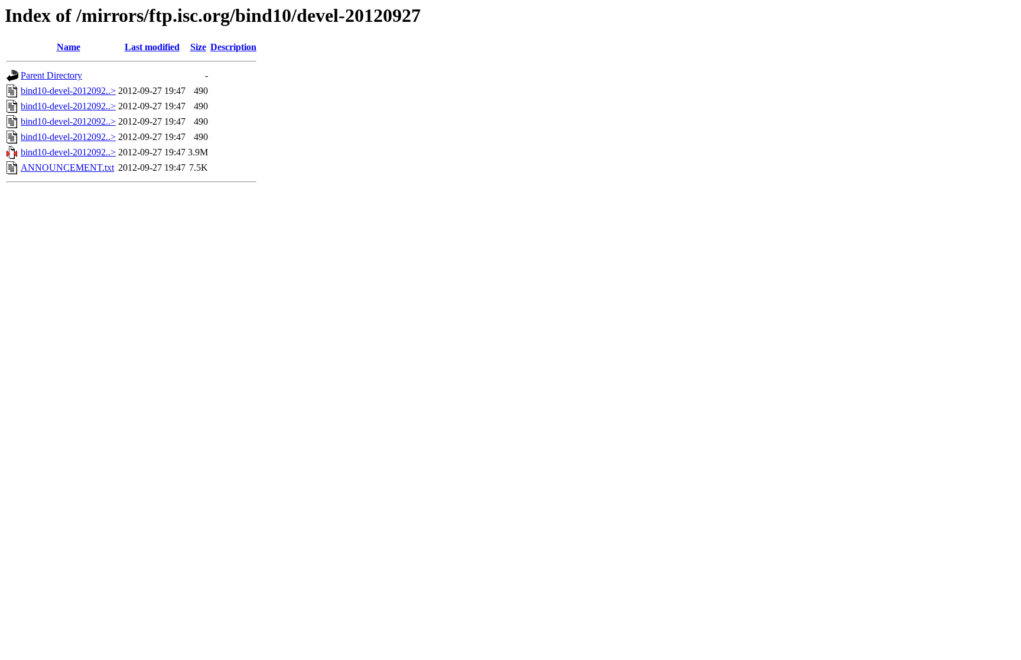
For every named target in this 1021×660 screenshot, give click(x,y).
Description (233, 47)
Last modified (152, 47)
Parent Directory (51, 75)
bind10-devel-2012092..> (68, 91)
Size (198, 47)
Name (68, 47)
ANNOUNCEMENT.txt (67, 167)
